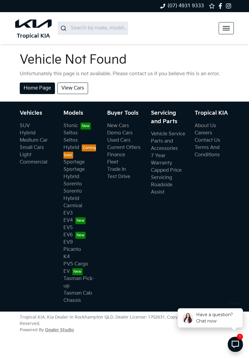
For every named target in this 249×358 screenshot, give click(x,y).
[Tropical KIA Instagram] (230, 6)
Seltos (70, 133)
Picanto (72, 249)
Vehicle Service (168, 134)
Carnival (72, 206)
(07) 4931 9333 (186, 6)
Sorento (72, 184)
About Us (205, 126)
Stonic (70, 126)
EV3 (68, 213)
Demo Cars (120, 133)
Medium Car (34, 140)
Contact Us (207, 140)
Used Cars (119, 140)
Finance (116, 155)
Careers (203, 133)
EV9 (68, 242)
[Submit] (64, 28)
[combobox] (93, 28)
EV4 (68, 220)
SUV (25, 126)
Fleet (112, 162)
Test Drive (118, 177)
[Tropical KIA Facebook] (221, 6)
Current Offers (124, 147)
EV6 (68, 235)
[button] (226, 28)
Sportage (74, 162)
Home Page (37, 88)
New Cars (118, 126)
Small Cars (32, 147)
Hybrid (28, 133)
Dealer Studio (59, 330)
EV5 (68, 228)
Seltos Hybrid (71, 143)
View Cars (72, 88)
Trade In (116, 169)
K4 (66, 257)
